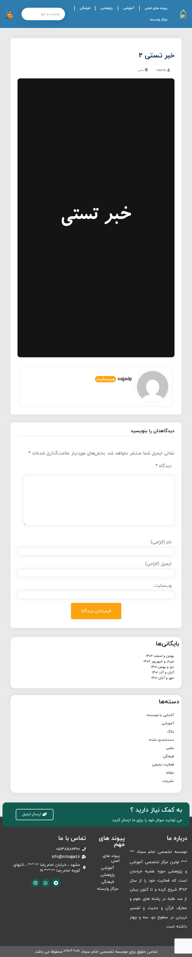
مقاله (170, 772)
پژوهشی (106, 8)
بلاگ (170, 731)
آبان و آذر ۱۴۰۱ (163, 672)
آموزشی (128, 8)
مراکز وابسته (159, 19)
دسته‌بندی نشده (161, 740)
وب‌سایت (105, 379)
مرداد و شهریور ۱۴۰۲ (159, 661)
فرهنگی (85, 8)
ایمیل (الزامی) (158, 564)
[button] (35, 814)
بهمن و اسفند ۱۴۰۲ (160, 656)
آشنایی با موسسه (160, 715)
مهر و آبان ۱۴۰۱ (162, 678)
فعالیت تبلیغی (163, 764)
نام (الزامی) (161, 542)
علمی (141, 70)
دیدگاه (164, 466)
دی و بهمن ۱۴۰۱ (162, 667)
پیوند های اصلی (156, 8)
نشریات (168, 781)
